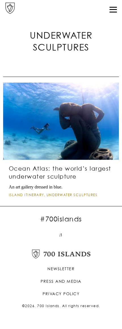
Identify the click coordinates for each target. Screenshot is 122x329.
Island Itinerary (26, 195)
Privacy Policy (61, 294)
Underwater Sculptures (72, 195)
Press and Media (61, 282)
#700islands (61, 219)
